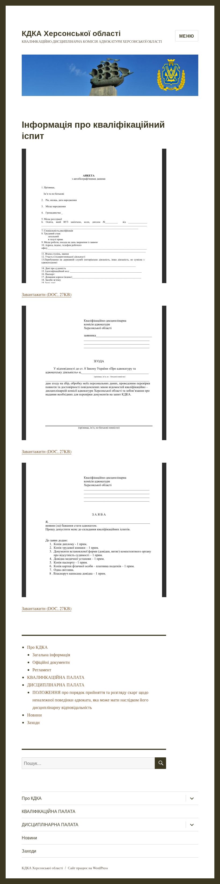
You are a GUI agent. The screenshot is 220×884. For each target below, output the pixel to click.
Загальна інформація (51, 654)
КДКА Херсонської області (71, 32)
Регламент (41, 669)
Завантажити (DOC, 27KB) (46, 294)
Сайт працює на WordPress (88, 867)
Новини (34, 715)
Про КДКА (37, 647)
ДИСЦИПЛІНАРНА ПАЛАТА (56, 684)
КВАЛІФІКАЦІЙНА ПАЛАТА (56, 677)
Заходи (33, 722)
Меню (186, 36)
